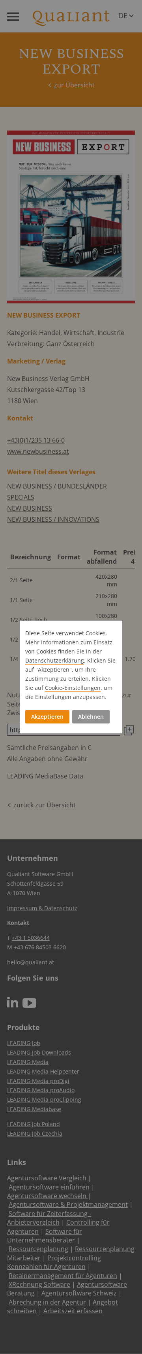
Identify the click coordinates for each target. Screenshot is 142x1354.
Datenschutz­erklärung (54, 660)
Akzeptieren (47, 716)
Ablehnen (91, 716)
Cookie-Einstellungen (73, 687)
